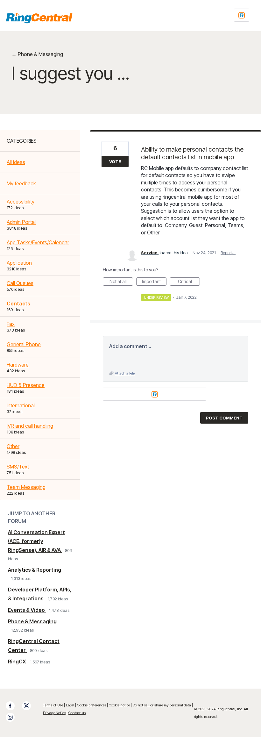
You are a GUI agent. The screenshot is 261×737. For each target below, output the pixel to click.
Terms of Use (53, 705)
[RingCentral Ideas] (39, 18)
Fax (11, 324)
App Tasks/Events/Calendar (38, 242)
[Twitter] (29, 705)
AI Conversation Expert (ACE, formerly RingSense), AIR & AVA (36, 541)
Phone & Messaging (32, 621)
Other (13, 446)
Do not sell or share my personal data (162, 705)
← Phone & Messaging (37, 54)
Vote (115, 161)
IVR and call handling (30, 426)
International (21, 405)
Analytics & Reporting (34, 570)
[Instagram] (13, 717)
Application (19, 263)
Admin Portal (21, 222)
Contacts (18, 303)
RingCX (17, 661)
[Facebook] (13, 705)
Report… (228, 252)
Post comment (224, 417)
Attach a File (125, 373)
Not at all (121, 282)
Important (154, 282)
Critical (189, 282)
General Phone (24, 344)
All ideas (16, 162)
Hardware (18, 364)
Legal (70, 705)
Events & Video (27, 610)
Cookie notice (119, 705)
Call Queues (20, 283)
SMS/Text (18, 466)
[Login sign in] (241, 15)
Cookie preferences (91, 705)
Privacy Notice (54, 713)
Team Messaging (26, 487)
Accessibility (20, 201)
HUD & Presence (26, 385)
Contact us (77, 713)
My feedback (21, 183)
